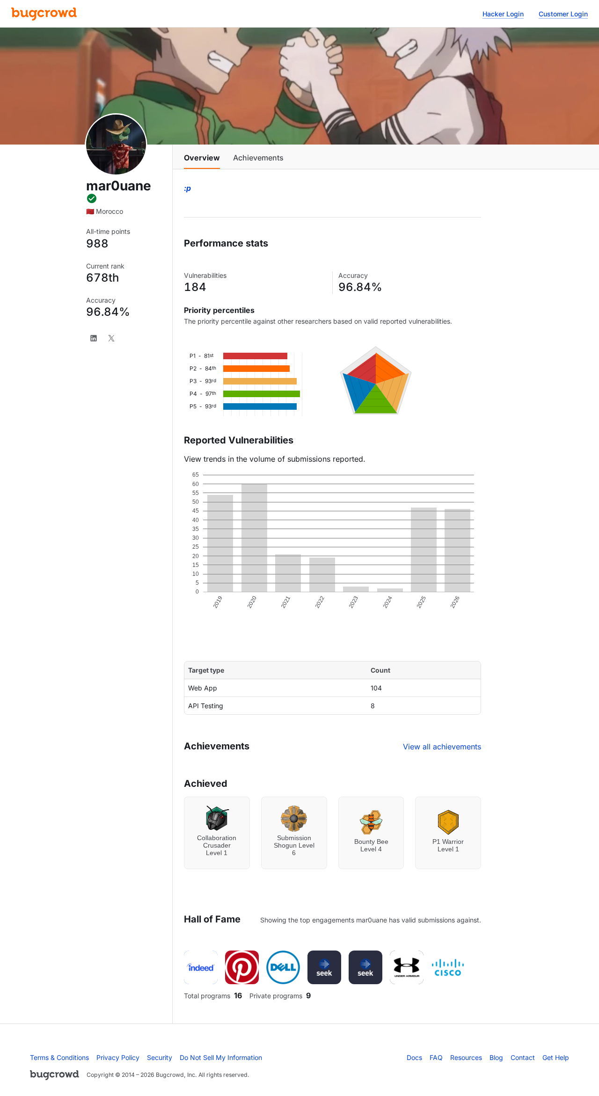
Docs (414, 1057)
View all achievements (442, 746)
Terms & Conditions (59, 1057)
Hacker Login (503, 14)
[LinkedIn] (93, 338)
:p (187, 188)
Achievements (258, 157)
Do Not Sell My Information (221, 1057)
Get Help (555, 1057)
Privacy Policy (117, 1057)
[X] (111, 338)
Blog (496, 1057)
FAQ (436, 1057)
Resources (466, 1057)
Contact (523, 1057)
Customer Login (563, 14)
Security (159, 1057)
